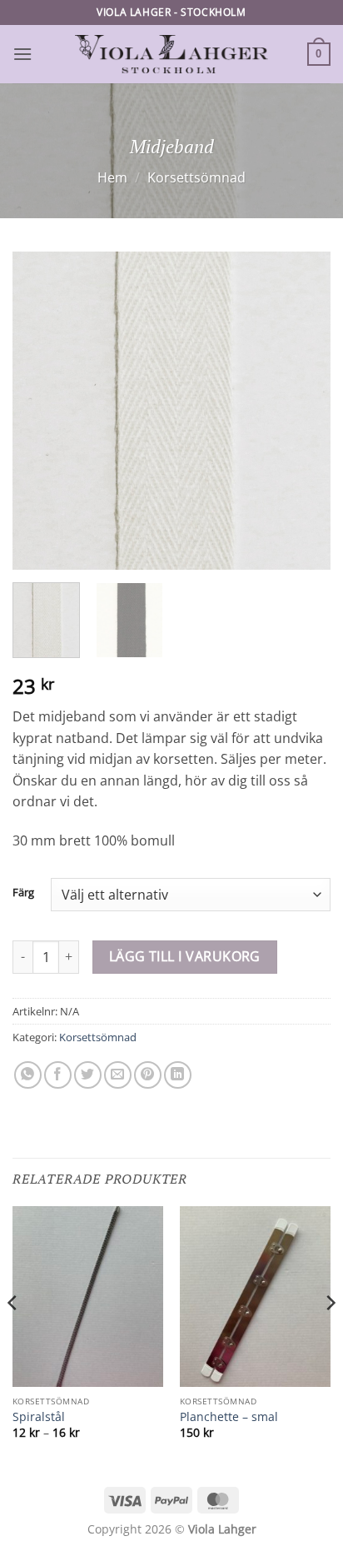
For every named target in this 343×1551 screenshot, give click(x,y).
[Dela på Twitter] (88, 1075)
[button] (22, 53)
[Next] (303, 409)
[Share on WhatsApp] (28, 1075)
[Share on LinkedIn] (177, 1075)
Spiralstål (38, 1416)
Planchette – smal (229, 1416)
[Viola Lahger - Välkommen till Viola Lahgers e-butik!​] (171, 54)
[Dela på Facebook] (58, 1075)
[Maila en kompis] (118, 1075)
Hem (112, 177)
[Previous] (40, 409)
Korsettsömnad (196, 177)
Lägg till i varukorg (185, 956)
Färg (23, 893)
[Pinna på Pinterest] (148, 1075)
